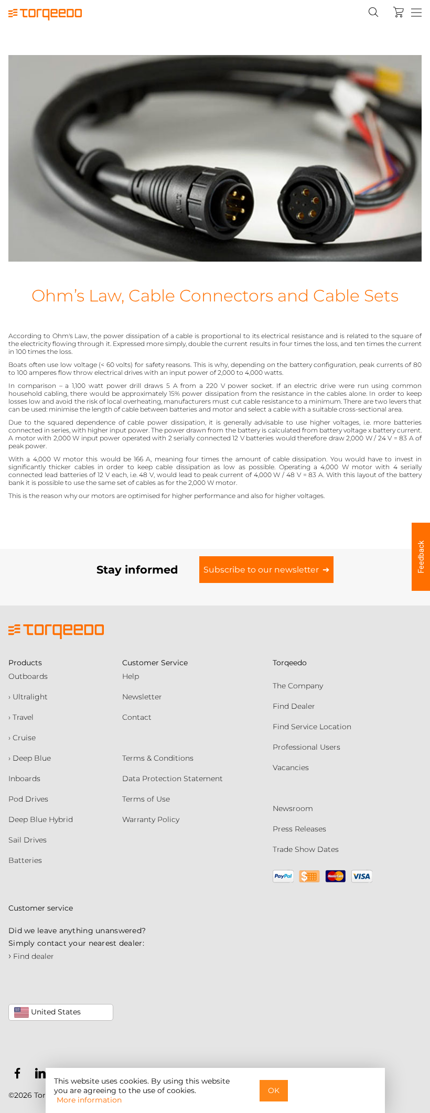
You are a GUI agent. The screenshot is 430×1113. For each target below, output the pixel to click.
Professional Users (306, 747)
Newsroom (293, 808)
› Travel (21, 717)
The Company (298, 685)
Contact (137, 717)
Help (130, 676)
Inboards (24, 778)
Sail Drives (27, 840)
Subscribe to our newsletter (261, 570)
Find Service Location (312, 726)
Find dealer (31, 956)
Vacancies (291, 767)
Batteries (25, 860)
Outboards (28, 676)
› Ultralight (28, 696)
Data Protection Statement (172, 778)
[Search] (373, 12)
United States (55, 1012)
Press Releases (299, 829)
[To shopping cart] (398, 12)
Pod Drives (28, 799)
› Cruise (22, 737)
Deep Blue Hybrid (40, 819)
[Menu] (416, 13)
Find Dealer (294, 706)
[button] (421, 557)
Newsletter (142, 696)
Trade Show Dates (306, 849)
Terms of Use (146, 799)
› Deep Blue (29, 758)
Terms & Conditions (158, 758)
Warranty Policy (150, 819)
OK (274, 1090)
